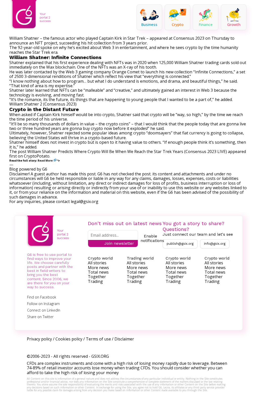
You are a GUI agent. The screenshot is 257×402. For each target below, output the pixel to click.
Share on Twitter (40, 316)
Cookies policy (68, 339)
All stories (97, 263)
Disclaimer (124, 339)
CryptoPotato (36, 156)
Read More (45, 160)
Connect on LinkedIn (43, 310)
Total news (98, 272)
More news (98, 267)
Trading (95, 281)
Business (149, 24)
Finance (206, 24)
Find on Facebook (41, 297)
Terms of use (98, 339)
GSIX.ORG (100, 356)
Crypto (177, 24)
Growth (233, 24)
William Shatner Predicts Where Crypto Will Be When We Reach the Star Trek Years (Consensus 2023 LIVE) (127, 151)
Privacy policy (39, 339)
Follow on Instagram (43, 303)
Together (97, 276)
